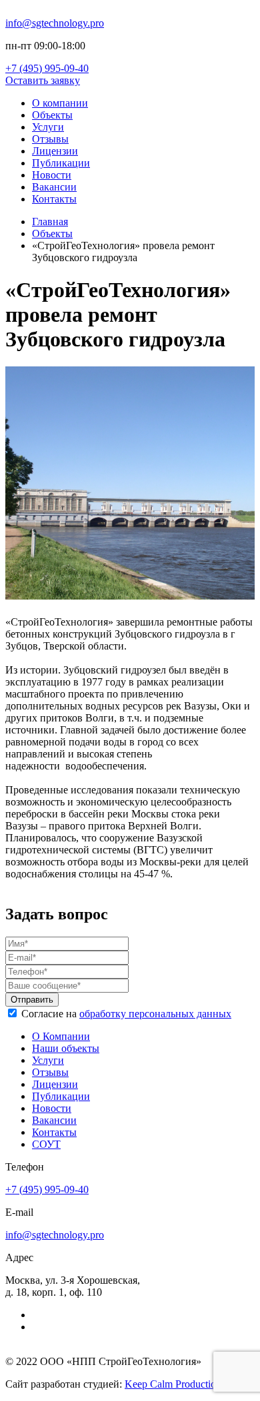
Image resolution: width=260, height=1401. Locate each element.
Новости (51, 175)
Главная (50, 221)
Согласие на (126, 1013)
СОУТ (46, 1144)
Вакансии (54, 187)
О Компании (61, 1036)
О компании (60, 103)
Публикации (61, 163)
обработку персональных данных (155, 1013)
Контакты (54, 199)
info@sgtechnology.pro (54, 23)
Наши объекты (65, 1048)
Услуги (48, 127)
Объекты (52, 115)
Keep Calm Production (173, 1384)
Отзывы (50, 139)
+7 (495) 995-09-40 (47, 68)
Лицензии (55, 151)
